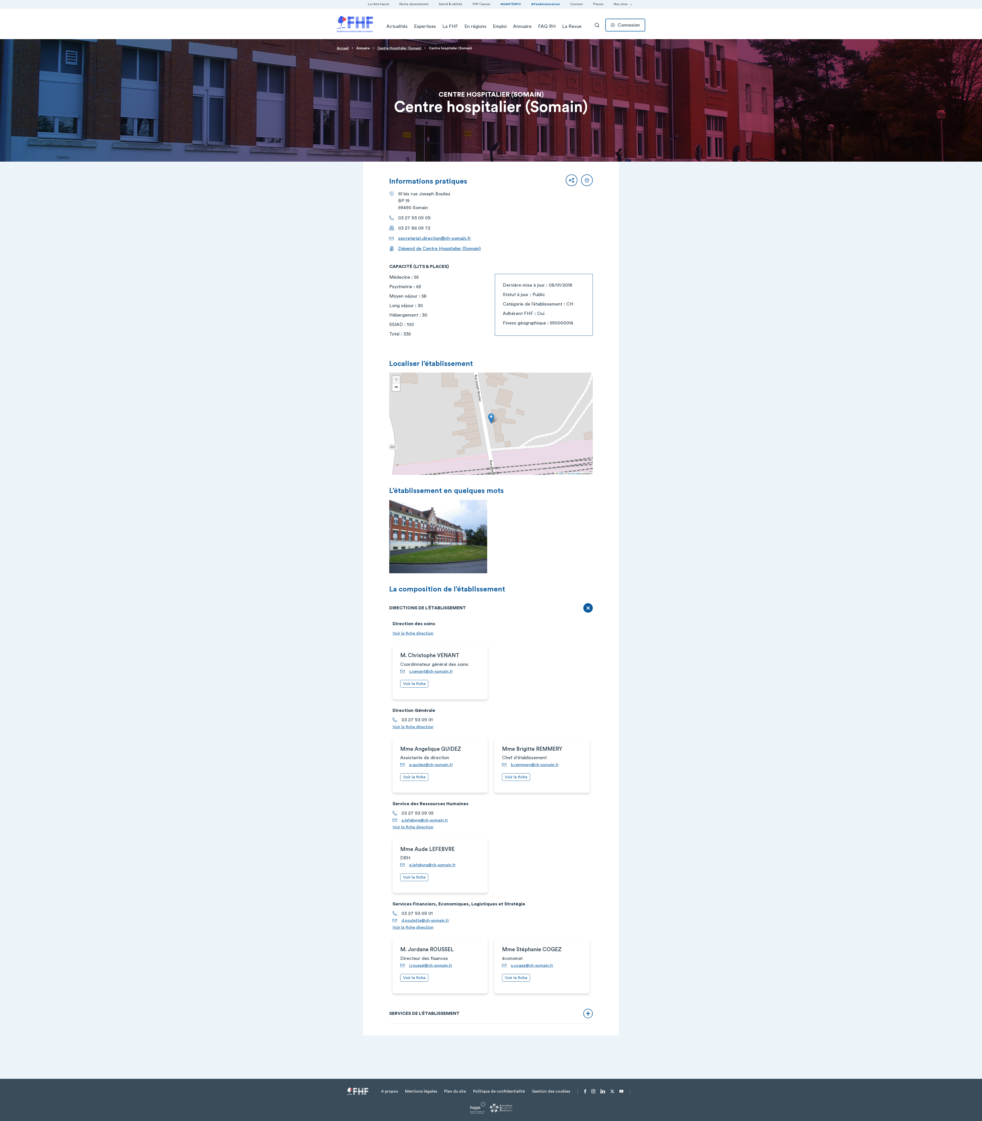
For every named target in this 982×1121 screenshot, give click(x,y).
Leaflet (561, 473)
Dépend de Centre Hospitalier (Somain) (439, 248)
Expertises (425, 26)
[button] (571, 180)
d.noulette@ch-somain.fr (425, 920)
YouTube (621, 1091)
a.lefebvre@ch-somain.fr (424, 820)
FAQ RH (547, 26)
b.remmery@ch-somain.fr (535, 765)
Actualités (397, 26)
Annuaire (522, 26)
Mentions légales (421, 1091)
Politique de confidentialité (499, 1091)
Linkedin (602, 1091)
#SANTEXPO (510, 4)
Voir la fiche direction (413, 633)
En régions (475, 26)
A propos (389, 1091)
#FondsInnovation (545, 4)
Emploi (500, 26)
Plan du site (455, 1091)
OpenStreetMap (574, 473)
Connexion (629, 25)
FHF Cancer (481, 4)
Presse (598, 4)
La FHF (450, 26)
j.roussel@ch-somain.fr (430, 965)
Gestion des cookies (551, 1091)
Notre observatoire (414, 4)
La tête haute (378, 4)
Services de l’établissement (424, 1013)
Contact (576, 4)
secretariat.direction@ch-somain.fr (434, 238)
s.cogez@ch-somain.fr (532, 965)
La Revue (572, 26)
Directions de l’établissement (427, 608)
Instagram (593, 1091)
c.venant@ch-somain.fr (431, 671)
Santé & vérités (450, 4)
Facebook (585, 1091)
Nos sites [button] (621, 4)
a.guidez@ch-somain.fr (431, 765)
